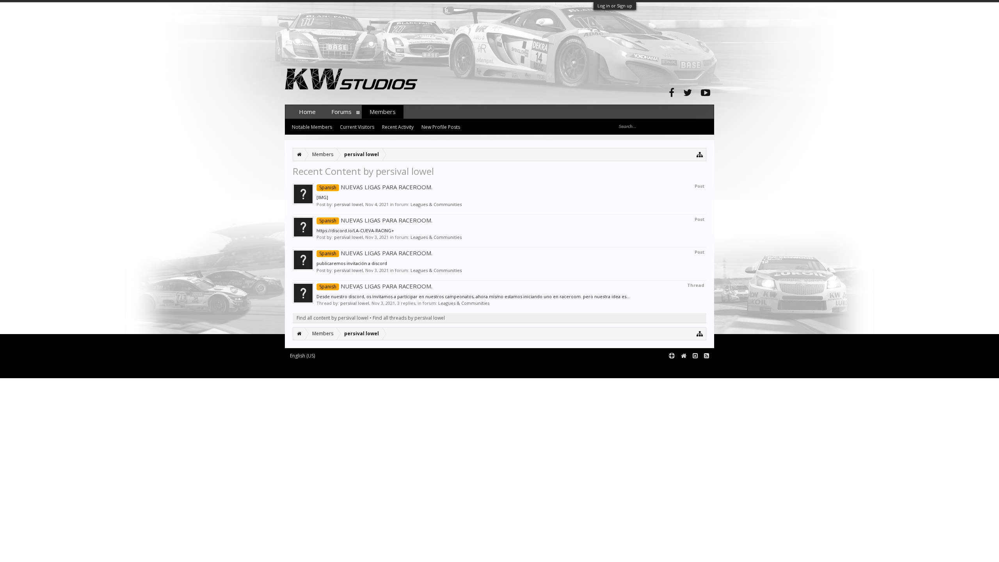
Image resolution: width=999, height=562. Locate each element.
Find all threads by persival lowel (409, 318)
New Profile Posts (440, 127)
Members (383, 112)
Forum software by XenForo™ (344, 369)
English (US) (302, 355)
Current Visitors (357, 127)
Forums (341, 112)
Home (307, 112)
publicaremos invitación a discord (351, 263)
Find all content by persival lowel (332, 318)
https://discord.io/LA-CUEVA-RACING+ (355, 230)
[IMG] (322, 197)
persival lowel (348, 204)
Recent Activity (398, 127)
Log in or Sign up (614, 6)
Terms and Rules (694, 369)
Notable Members (312, 127)
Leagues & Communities (436, 204)
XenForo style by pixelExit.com (438, 369)
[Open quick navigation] (700, 154)
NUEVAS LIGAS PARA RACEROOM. (375, 187)
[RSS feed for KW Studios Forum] (706, 356)
